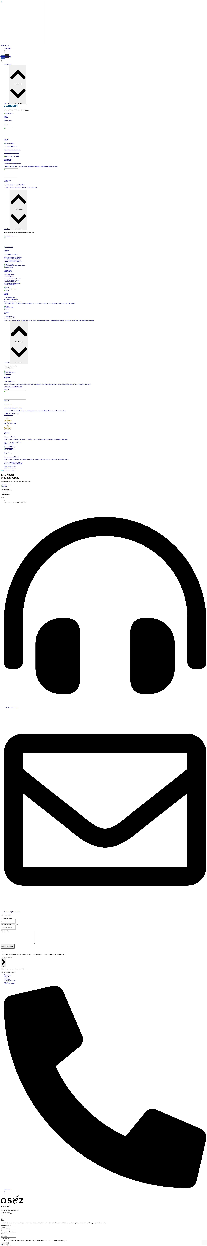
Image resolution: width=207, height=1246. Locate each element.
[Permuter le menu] (1, 60)
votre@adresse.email (9, 924)
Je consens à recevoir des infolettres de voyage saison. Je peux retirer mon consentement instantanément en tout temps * (35, 1240)
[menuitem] (4, 50)
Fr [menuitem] (4, 52)
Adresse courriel (8, 1232)
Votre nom (6, 918)
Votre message (4, 930)
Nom (5, 1228)
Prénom (6, 1225)
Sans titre (3, 1235)
